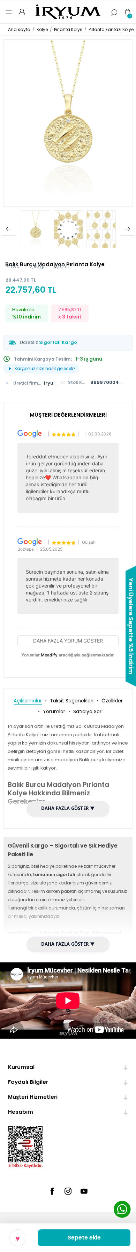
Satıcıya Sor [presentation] (87, 711)
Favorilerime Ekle (17, 1237)
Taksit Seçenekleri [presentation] (71, 700)
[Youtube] (84, 1191)
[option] (35, 229)
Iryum (51, 383)
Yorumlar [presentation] (54, 711)
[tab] (28, 700)
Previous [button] (9, 229)
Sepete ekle (84, 1238)
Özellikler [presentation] (112, 700)
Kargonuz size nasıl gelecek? (45, 368)
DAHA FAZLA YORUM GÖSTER (68, 641)
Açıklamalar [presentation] (28, 700)
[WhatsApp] (122, 1210)
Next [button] (127, 229)
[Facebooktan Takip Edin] (52, 1191)
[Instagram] (68, 1191)
